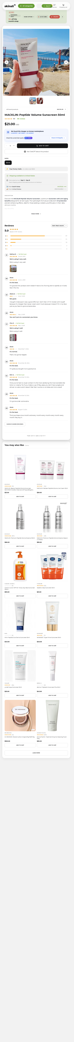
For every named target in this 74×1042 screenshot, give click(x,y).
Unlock (55, 16)
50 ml (8, 163)
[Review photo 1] (13, 268)
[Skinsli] (10, 6)
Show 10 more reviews (15, 424)
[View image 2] (40, 101)
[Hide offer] (62, 16)
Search (48, 6)
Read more (35, 214)
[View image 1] (33, 101)
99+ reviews (21, 118)
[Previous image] (6, 62)
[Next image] (66, 62)
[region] (36, 62)
